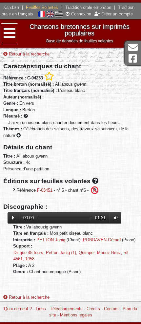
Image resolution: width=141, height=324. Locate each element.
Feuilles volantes (42, 7)
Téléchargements (66, 308)
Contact (111, 308)
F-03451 (44, 190)
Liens (41, 308)
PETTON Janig (50, 239)
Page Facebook (133, 58)
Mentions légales (76, 315)
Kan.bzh (11, 7)
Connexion (80, 13)
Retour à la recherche (29, 54)
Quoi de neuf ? (18, 308)
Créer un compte (116, 13)
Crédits (93, 308)
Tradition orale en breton (88, 7)
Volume (114, 218)
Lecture (13, 218)
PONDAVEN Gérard (102, 239)
